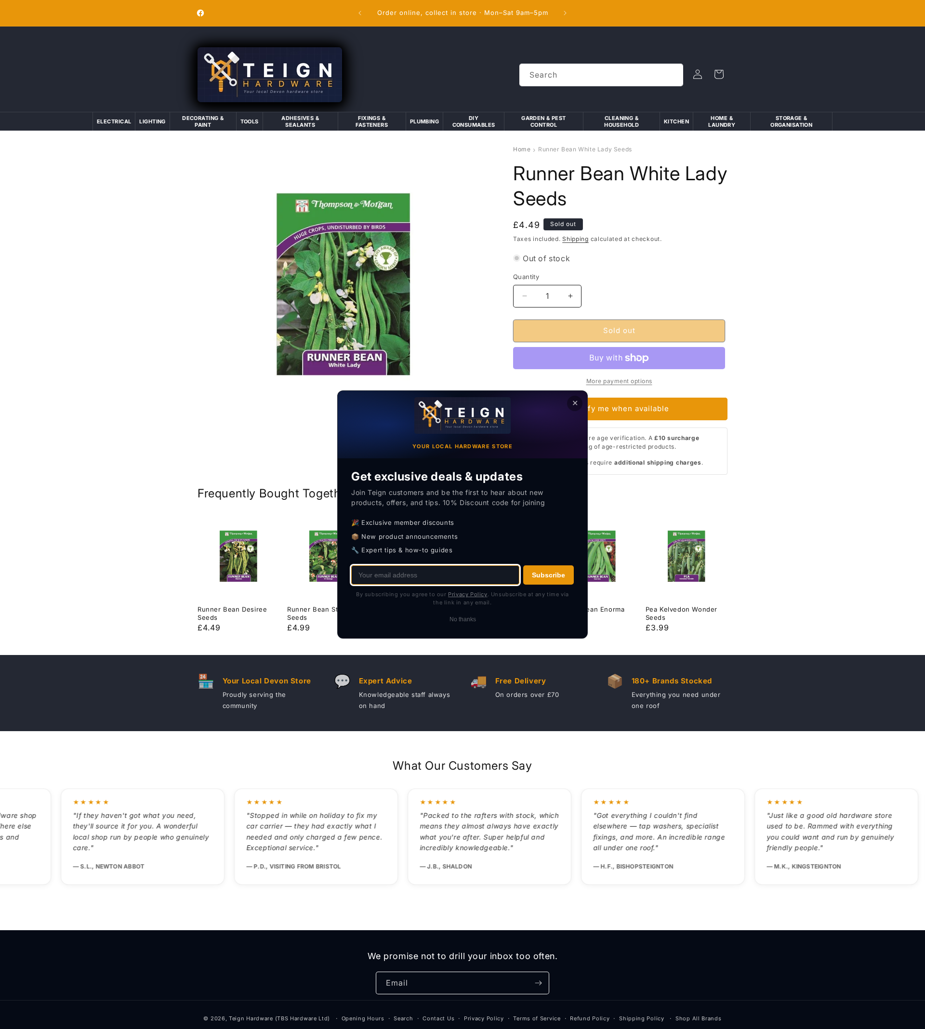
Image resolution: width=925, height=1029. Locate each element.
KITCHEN (676, 121)
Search (403, 1018)
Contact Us (438, 1018)
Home (521, 149)
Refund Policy (589, 1018)
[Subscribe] (538, 983)
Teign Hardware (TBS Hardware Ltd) (279, 1018)
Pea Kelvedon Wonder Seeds (681, 613)
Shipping (575, 238)
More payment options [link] (619, 381)
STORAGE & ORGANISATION (791, 121)
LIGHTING (152, 121)
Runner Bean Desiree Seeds (232, 613)
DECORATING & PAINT (203, 121)
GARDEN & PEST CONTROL (543, 121)
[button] (718, 74)
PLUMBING (424, 121)
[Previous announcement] (359, 13)
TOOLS (249, 121)
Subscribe (548, 575)
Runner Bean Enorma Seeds (590, 613)
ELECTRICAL (114, 121)
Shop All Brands (698, 1018)
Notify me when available (620, 408)
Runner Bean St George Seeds (326, 613)
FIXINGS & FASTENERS (372, 121)
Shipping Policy (641, 1018)
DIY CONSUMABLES (473, 121)
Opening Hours (363, 1018)
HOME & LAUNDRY (721, 121)
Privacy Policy (484, 1018)
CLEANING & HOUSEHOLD (621, 121)
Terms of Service (536, 1018)
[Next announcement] (565, 13)
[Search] (672, 74)
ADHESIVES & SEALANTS (300, 121)
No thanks (462, 619)
